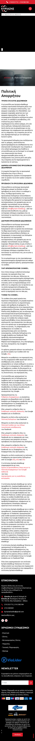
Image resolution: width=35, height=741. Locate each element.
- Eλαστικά (5, 633)
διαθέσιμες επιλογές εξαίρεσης (12, 411)
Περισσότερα (17, 729)
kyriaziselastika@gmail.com (14, 611)
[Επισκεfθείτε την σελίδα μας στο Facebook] (2, 620)
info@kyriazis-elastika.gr (16, 208)
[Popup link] (11, 660)
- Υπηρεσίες (5, 644)
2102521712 (13, 2)
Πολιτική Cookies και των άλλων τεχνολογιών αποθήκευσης (13, 426)
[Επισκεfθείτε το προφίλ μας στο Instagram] (6, 620)
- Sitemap (4, 651)
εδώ (8, 354)
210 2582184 (19, 604)
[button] (30, 8)
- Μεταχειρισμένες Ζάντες (10, 640)
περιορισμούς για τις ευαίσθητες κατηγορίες (13, 477)
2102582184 (24, 2)
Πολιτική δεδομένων (8, 419)
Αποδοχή (18, 734)
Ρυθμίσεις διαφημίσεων (10, 397)
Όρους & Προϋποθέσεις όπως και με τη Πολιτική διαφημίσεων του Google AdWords (15, 470)
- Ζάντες (4, 636)
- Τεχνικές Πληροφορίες (10, 647)
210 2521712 (9, 604)
